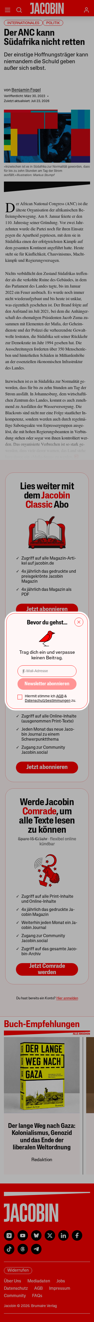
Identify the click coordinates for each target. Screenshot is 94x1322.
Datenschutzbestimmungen (47, 701)
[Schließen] (78, 622)
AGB (59, 696)
